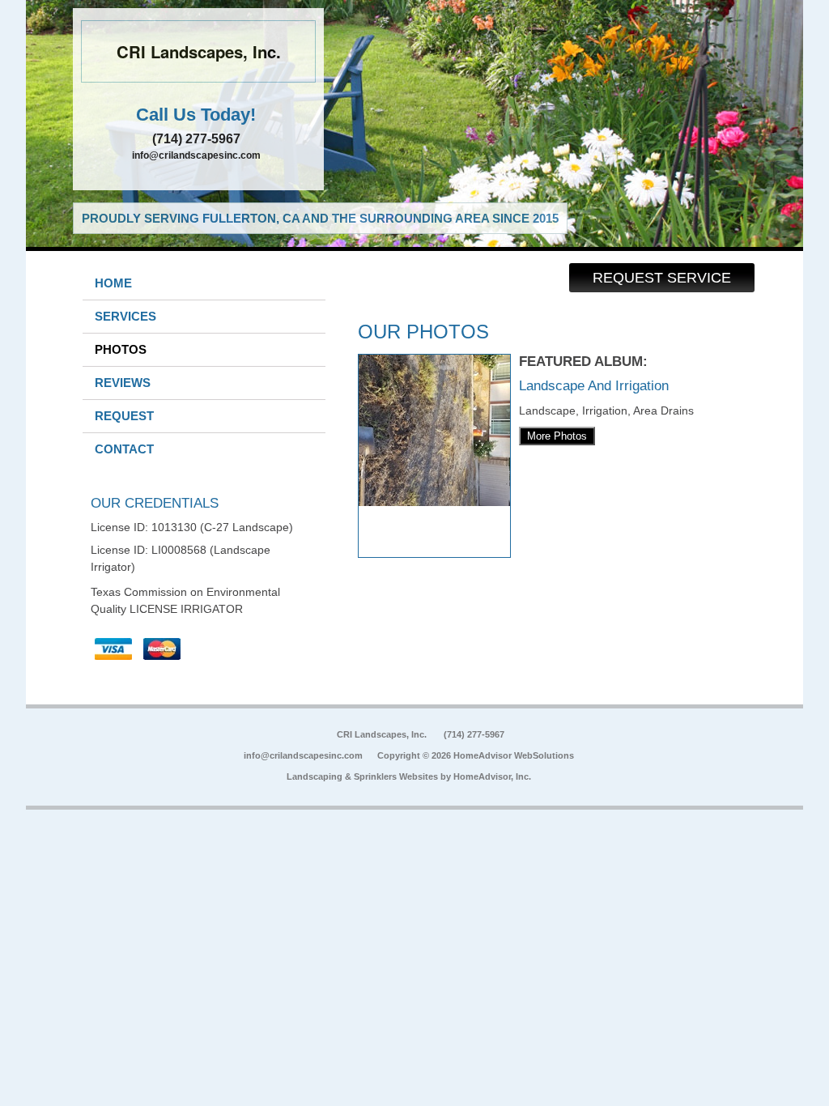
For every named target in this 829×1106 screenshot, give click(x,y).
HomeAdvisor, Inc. (492, 776)
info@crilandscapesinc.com (196, 155)
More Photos (557, 436)
